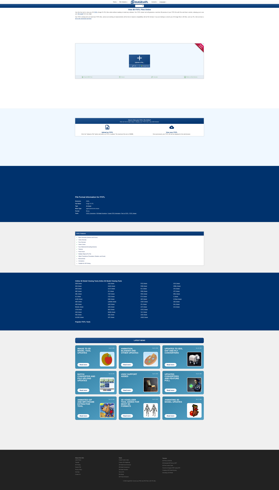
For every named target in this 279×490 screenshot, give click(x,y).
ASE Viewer (78, 304)
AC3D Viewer (78, 299)
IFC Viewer (111, 291)
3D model (80, 14)
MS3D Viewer (111, 312)
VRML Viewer (177, 286)
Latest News (78, 460)
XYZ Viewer (176, 307)
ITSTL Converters (91, 213)
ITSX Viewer (111, 296)
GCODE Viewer (79, 317)
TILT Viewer (144, 312)
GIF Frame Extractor (124, 476)
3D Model (88, 206)
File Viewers (122, 2)
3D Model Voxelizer (101, 213)
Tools (114, 2)
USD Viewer (144, 314)
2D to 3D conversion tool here (83, 18)
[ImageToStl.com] (139, 2)
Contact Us (78, 474)
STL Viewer (144, 304)
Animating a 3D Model (167, 472)
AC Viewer (78, 296)
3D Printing (77, 464)
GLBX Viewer (111, 286)
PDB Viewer (144, 286)
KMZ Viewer (111, 299)
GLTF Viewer (111, 288)
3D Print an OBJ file (167, 460)
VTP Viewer (176, 291)
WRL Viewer (176, 294)
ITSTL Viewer (132, 213)
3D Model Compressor (124, 467)
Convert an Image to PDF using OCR (171, 467)
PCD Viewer (144, 283)
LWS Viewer (111, 307)
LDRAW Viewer (112, 301)
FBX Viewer (78, 314)
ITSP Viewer (111, 294)
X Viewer (175, 296)
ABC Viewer (78, 294)
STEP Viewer (144, 301)
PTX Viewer (144, 296)
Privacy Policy (78, 469)
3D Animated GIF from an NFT (169, 463)
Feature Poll (78, 467)
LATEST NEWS (139, 340)
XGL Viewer (176, 304)
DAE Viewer (78, 312)
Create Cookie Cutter (124, 460)
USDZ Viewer (144, 317)
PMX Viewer (144, 294)
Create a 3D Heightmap (124, 462)
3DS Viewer (78, 286)
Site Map (77, 472)
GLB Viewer (111, 283)
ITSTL (95, 12)
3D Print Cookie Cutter (167, 465)
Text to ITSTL (124, 213)
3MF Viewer (78, 291)
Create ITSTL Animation (114, 213)
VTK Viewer (176, 288)
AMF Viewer (78, 301)
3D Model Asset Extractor (125, 464)
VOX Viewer (176, 283)
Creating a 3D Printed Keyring (169, 470)
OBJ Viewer (111, 314)
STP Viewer (144, 307)
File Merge (121, 474)
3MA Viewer (78, 288)
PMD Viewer (144, 291)
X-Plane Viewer (177, 299)
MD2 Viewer (111, 309)
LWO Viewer (111, 304)
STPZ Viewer (144, 309)
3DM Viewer (78, 283)
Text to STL (121, 472)
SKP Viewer (144, 299)
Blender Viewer (79, 307)
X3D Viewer (176, 301)
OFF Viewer (111, 317)
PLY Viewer (144, 288)
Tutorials (77, 462)
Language (162, 2)
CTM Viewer (78, 309)
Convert (153, 2)
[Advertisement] (106, 31)
